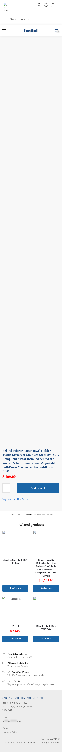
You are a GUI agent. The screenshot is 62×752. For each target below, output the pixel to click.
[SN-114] (15, 610)
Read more (15, 588)
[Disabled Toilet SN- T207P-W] (46, 610)
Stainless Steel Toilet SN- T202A (15, 561)
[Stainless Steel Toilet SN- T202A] (15, 544)
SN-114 (15, 626)
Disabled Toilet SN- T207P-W (46, 627)
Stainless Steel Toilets (43, 514)
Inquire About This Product (15, 499)
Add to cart (38, 488)
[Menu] (4, 30)
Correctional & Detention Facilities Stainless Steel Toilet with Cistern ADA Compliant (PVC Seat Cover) (46, 568)
